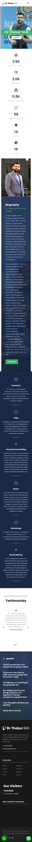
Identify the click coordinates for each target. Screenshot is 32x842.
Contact (19, 775)
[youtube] (9, 838)
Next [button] (28, 627)
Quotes (5, 772)
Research (19, 772)
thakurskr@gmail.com (9, 749)
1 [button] (14, 644)
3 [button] (17, 644)
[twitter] (6, 838)
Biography (19, 766)
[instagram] (12, 838)
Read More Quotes (12, 710)
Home (5, 766)
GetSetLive (19, 769)
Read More (16, 37)
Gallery (5, 769)
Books (5, 775)
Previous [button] (3, 627)
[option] (16, 619)
